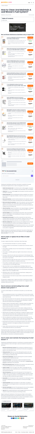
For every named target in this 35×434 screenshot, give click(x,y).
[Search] (31, 2)
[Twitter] (33, 432)
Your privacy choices (24, 432)
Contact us (31, 432)
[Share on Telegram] (16, 418)
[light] (33, 2)
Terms (16, 432)
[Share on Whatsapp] (18, 418)
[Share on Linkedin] (15, 418)
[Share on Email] (23, 418)
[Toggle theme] (32, 171)
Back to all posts (5, 5)
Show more (5, 20)
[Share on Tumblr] (21, 418)
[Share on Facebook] (11, 418)
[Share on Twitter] (13, 418)
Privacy (19, 432)
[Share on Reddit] (20, 418)
